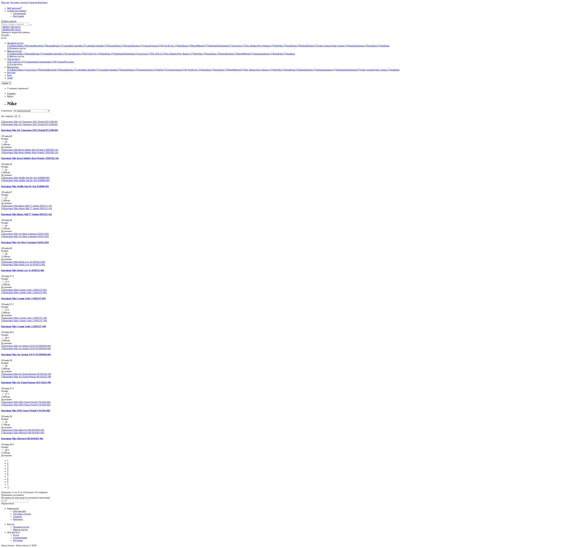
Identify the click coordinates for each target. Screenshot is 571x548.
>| (8, 487)
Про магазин (19, 511)
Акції (10, 78)
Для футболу (13, 59)
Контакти (42, 2)
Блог (9, 75)
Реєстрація (18, 16)
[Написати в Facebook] (2, 38)
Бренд (10, 96)
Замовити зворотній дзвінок (15, 32)
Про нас (5, 2)
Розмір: (4, 139)
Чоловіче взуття (15, 43)
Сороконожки (20, 537)
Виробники (13, 67)
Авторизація (19, 13)
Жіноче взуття (14, 51)
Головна (11, 93)
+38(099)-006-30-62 (11, 29)
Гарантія (33, 2)
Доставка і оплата (19, 2)
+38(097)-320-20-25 (11, 27)
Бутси (16, 535)
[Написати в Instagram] (5, 38)
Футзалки (18, 540)
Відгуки (11, 72)
